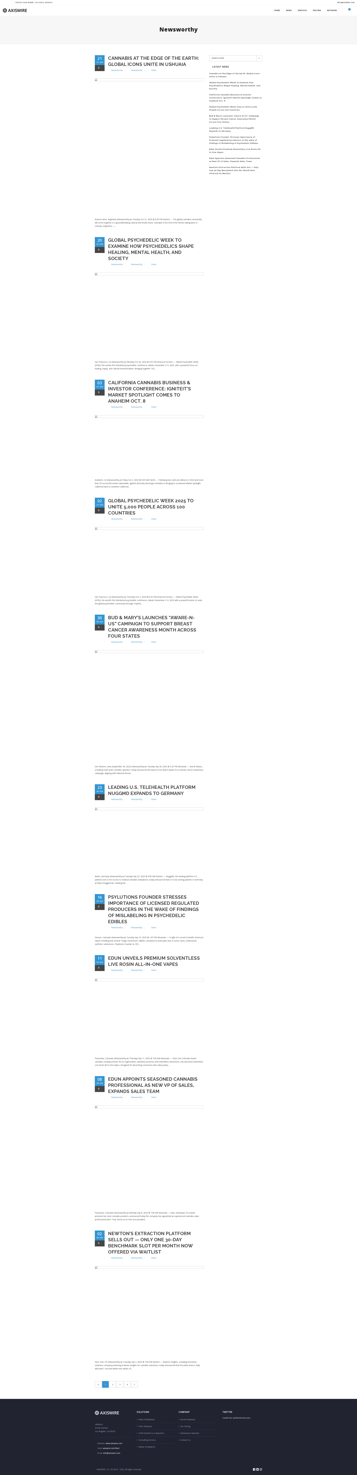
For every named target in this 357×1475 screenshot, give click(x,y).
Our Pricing (185, 1426)
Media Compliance (146, 1446)
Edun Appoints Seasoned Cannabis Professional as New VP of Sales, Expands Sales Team (153, 1085)
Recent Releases (187, 1419)
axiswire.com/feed (111, 1448)
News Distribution (146, 1419)
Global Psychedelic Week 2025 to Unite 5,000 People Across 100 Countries (151, 507)
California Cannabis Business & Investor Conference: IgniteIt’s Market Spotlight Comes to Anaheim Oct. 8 (235, 98)
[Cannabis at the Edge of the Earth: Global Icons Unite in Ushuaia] (149, 145)
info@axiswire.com (345, 2)
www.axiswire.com (114, 1443)
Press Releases (145, 1426)
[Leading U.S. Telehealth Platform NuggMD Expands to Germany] (149, 838)
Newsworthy (117, 70)
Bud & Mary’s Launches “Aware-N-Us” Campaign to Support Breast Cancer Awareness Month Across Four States (234, 119)
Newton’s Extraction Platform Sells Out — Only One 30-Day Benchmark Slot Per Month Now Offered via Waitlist (233, 170)
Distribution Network (189, 1433)
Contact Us (185, 1440)
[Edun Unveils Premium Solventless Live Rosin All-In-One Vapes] (149, 1014)
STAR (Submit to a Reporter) (151, 1433)
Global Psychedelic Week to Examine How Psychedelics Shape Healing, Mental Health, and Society (234, 86)
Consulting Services (147, 1440)
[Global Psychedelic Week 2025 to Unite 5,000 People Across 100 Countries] (149, 558)
